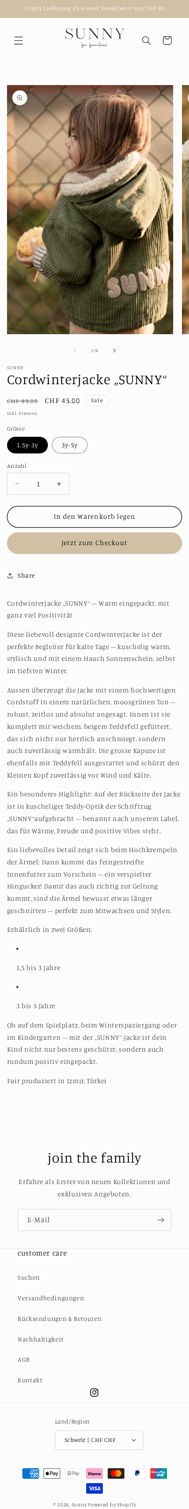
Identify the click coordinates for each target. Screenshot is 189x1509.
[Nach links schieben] (74, 350)
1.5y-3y (27, 445)
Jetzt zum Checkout (94, 543)
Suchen (29, 1277)
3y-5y (70, 445)
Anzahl (17, 465)
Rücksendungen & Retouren (60, 1318)
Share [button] (26, 575)
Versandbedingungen (51, 1298)
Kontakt (30, 1380)
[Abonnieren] (161, 1220)
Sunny (80, 1505)
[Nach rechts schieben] (114, 350)
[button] (18, 40)
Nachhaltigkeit (41, 1339)
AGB (24, 1359)
